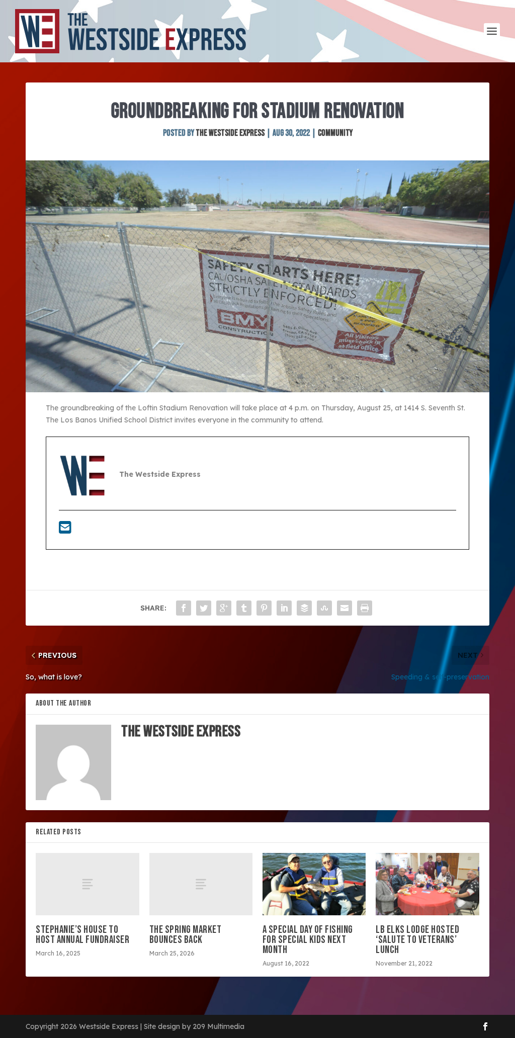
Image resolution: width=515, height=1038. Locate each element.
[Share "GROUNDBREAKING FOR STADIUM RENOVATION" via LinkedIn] (284, 608)
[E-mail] (65, 530)
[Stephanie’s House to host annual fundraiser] (87, 884)
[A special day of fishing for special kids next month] (314, 884)
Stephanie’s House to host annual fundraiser (82, 934)
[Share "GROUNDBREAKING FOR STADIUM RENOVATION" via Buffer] (304, 608)
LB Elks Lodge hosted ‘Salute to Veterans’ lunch (417, 939)
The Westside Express (230, 133)
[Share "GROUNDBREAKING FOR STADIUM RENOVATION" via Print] (365, 608)
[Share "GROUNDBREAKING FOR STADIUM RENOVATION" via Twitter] (204, 608)
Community (335, 133)
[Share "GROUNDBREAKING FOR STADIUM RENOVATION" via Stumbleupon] (324, 608)
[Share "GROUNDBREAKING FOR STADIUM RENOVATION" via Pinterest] (264, 608)
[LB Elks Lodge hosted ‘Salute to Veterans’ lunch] (427, 884)
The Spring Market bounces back (185, 934)
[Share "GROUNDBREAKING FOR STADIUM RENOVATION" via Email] (344, 608)
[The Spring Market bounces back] (200, 884)
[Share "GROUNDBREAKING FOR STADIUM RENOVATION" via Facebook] (184, 608)
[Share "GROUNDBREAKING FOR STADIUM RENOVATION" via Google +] (224, 608)
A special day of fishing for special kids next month (308, 939)
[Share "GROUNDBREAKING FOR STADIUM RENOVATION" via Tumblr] (244, 608)
